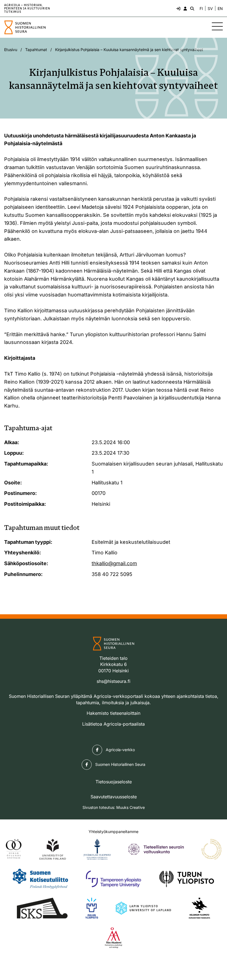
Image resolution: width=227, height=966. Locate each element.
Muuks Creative (130, 807)
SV (210, 9)
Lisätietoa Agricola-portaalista (113, 724)
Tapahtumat (36, 49)
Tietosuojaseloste (114, 781)
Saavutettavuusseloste (114, 796)
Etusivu (10, 49)
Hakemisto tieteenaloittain (113, 713)
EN (220, 9)
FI (201, 9)
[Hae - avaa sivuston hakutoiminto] (191, 8)
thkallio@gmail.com (114, 563)
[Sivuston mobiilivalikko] (217, 26)
